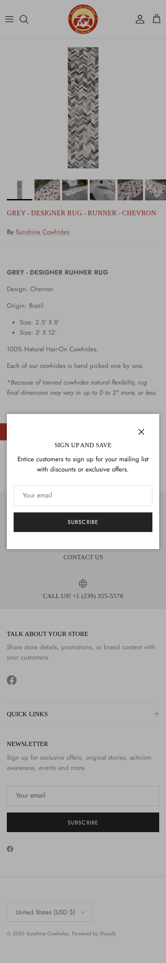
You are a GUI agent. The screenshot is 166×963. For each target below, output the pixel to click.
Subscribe (83, 522)
